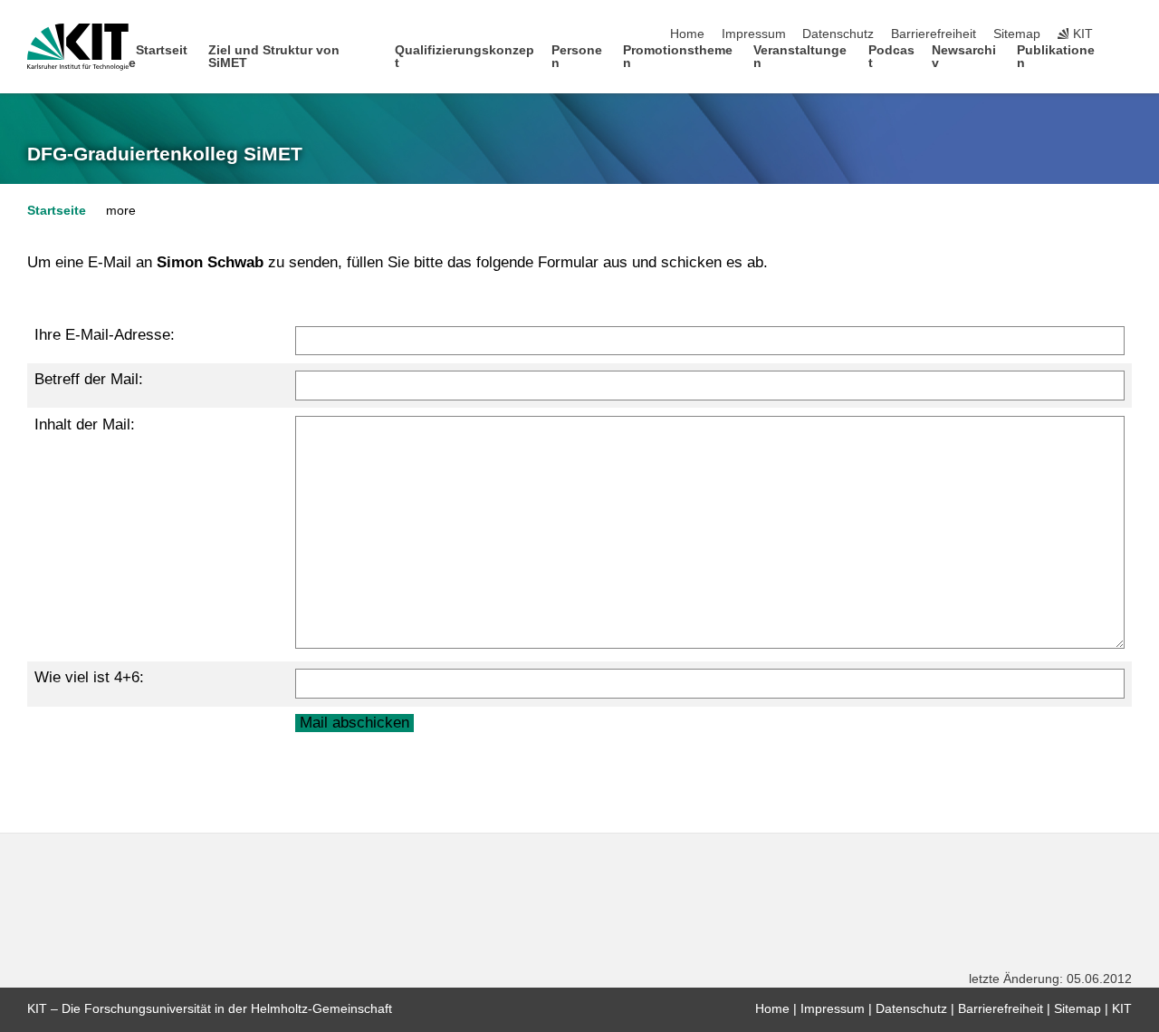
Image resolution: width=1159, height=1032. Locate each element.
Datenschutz (838, 34)
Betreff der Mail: (88, 379)
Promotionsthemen (678, 56)
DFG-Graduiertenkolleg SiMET (164, 154)
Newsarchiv (964, 56)
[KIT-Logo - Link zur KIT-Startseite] (78, 47)
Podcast (891, 56)
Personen (576, 56)
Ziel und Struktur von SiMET (274, 56)
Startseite (158, 56)
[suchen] (1126, 34)
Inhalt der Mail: (84, 424)
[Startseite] (1126, 62)
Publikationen (1056, 56)
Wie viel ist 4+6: (89, 677)
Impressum (754, 34)
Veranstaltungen (800, 56)
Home (687, 34)
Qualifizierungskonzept (464, 56)
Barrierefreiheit (933, 34)
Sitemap (1016, 34)
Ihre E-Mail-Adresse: (104, 334)
